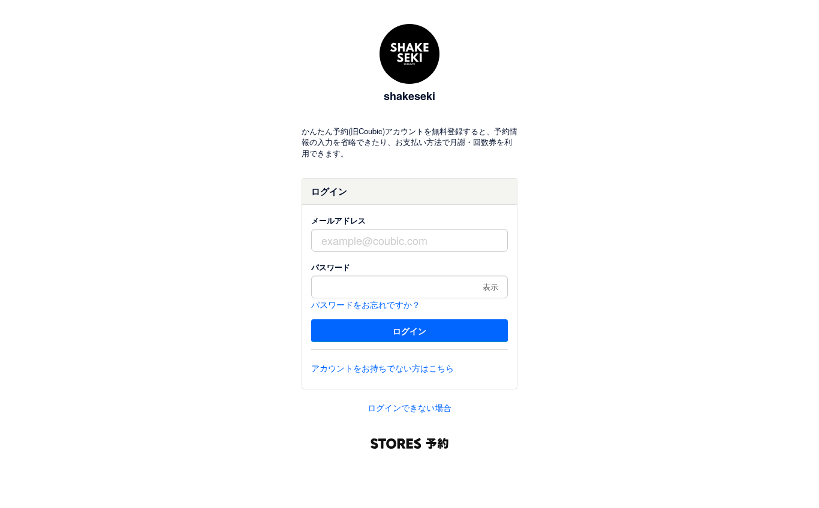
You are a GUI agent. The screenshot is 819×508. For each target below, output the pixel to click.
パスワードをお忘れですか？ (365, 304)
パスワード (330, 267)
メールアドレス (338, 220)
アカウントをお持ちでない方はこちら (382, 368)
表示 (490, 286)
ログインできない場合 (409, 407)
